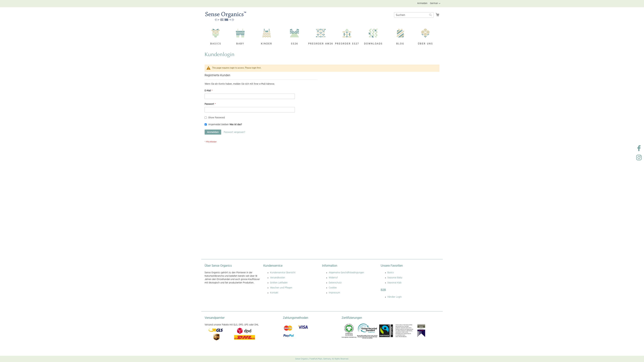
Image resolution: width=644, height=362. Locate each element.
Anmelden (422, 3)
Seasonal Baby (394, 278)
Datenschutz (335, 283)
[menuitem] (215, 37)
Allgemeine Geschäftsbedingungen (346, 273)
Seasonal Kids (394, 283)
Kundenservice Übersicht (283, 273)
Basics (390, 273)
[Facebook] (639, 151)
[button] (435, 3)
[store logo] (226, 16)
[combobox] (414, 15)
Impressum (334, 293)
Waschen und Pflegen (281, 288)
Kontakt (274, 293)
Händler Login (394, 297)
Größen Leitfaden (279, 283)
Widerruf (333, 278)
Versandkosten (277, 278)
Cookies (333, 288)
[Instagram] (639, 160)
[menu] (322, 37)
